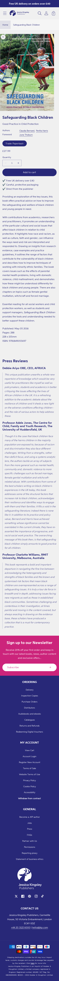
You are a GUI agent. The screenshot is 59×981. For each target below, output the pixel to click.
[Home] (19, 13)
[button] (4, 13)
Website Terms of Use (29, 774)
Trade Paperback (15, 143)
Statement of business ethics (29, 859)
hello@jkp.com (40, 927)
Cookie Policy (29, 786)
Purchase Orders (29, 701)
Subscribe (13, 667)
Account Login (29, 756)
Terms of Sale (29, 768)
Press (29, 829)
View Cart (29, 750)
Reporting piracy (29, 853)
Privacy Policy (29, 780)
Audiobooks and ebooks (29, 713)
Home (5, 24)
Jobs (29, 823)
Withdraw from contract (29, 798)
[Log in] (46, 13)
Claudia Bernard (26, 130)
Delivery (29, 689)
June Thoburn (26, 134)
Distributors (29, 707)
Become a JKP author (29, 817)
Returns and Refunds (29, 725)
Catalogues (29, 719)
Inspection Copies (29, 695)
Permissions (29, 847)
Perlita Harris (42, 130)
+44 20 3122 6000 (20, 927)
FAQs (29, 835)
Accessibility (29, 792)
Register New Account (29, 762)
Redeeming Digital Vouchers (29, 731)
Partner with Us (29, 841)
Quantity (6, 157)
